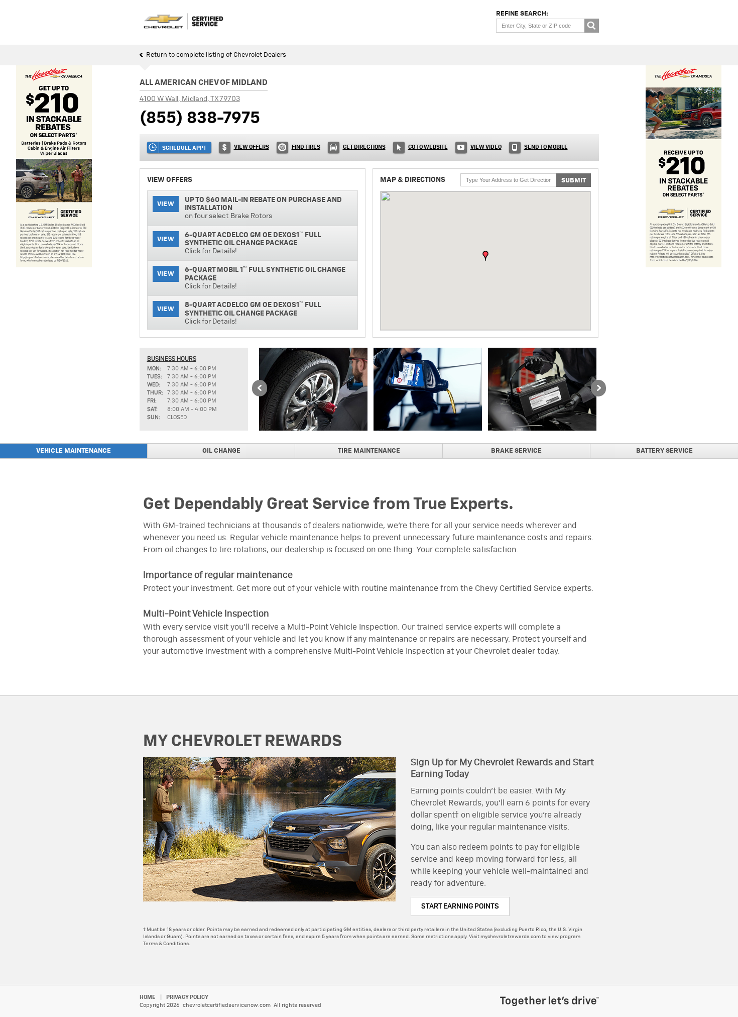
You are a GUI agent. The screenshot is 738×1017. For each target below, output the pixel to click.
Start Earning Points (460, 906)
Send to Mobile (546, 147)
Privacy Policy (187, 997)
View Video (486, 147)
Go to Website (428, 147)
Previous (259, 388)
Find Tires (306, 147)
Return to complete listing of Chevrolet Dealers (216, 55)
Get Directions (364, 147)
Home (148, 997)
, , (190, 99)
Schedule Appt (184, 148)
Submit (573, 180)
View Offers (251, 147)
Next (598, 388)
